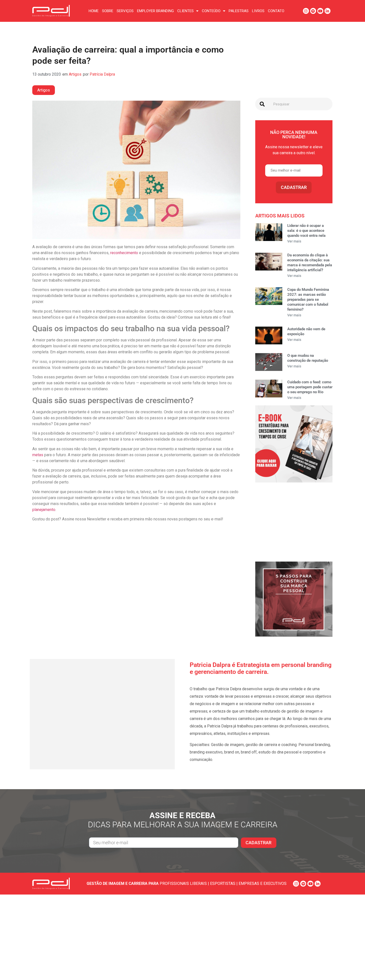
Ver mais (294, 241)
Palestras (239, 11)
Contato (276, 11)
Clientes (185, 11)
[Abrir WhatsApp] (352, 945)
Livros (258, 11)
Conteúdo (211, 11)
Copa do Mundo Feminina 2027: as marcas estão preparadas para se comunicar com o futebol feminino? (308, 299)
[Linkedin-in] (327, 11)
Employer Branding (155, 11)
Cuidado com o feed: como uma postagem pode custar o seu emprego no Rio (309, 387)
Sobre (107, 11)
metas (37, 454)
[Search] (262, 104)
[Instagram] (306, 11)
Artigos (75, 74)
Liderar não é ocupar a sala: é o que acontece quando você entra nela (306, 230)
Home (94, 11)
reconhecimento (124, 252)
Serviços (125, 11)
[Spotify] (313, 11)
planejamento (43, 509)
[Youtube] (320, 11)
